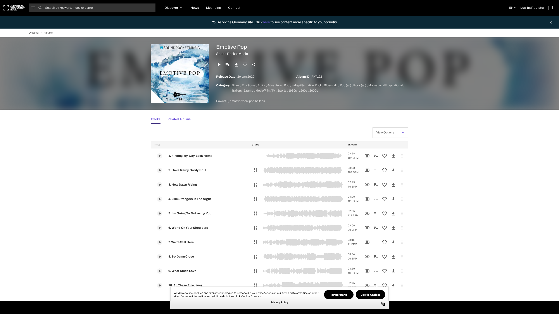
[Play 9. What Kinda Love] (159, 271)
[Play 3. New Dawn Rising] (159, 184)
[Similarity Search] (367, 156)
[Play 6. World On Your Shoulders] (159, 228)
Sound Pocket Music (232, 54)
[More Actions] (402, 156)
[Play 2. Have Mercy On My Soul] (159, 170)
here (267, 22)
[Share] (253, 64)
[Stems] (255, 170)
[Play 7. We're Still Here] (159, 242)
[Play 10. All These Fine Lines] (159, 285)
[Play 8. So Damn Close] (159, 256)
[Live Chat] (550, 7)
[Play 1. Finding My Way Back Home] (159, 156)
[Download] (236, 64)
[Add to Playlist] (227, 64)
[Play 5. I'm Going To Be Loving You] (159, 213)
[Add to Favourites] (245, 64)
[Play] (218, 64)
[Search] (40, 7)
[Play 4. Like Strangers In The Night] (159, 199)
